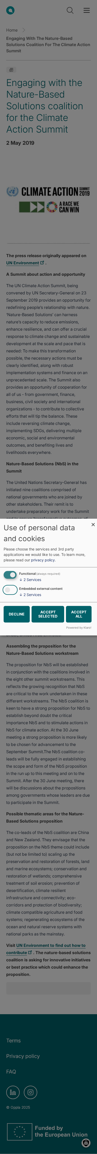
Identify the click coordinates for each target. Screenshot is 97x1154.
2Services (30, 580)
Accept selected (47, 614)
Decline (17, 614)
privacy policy (43, 560)
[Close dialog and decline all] (93, 522)
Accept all (78, 614)
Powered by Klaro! (78, 627)
